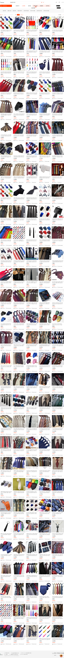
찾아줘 (24, 5)
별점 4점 (14, 10)
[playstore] (59, 8)
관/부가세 (47, 5)
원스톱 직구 (17, 5)
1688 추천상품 (26, 10)
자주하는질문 (35, 5)
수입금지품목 (33, 7)
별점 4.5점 (9, 10)
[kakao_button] (61, 655)
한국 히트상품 (33, 10)
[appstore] (58, 6)
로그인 (63, 2)
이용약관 (55, 655)
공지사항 (29, 5)
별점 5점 (4, 10)
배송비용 (41, 5)
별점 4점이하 (20, 10)
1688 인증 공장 (39, 10)
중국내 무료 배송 (46, 10)
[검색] (43, 2)
